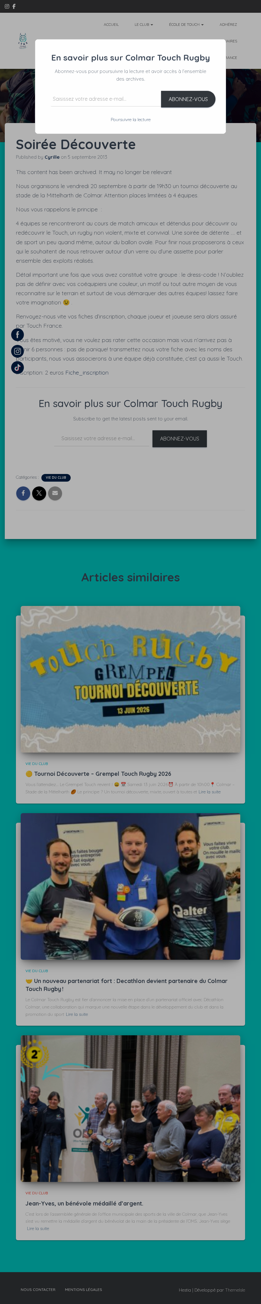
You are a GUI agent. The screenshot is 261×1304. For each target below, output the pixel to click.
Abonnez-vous (188, 99)
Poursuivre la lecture (131, 119)
